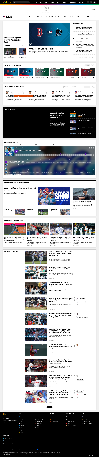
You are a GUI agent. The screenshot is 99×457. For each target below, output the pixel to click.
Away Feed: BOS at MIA (9, 77)
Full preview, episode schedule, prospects (82, 201)
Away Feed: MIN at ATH (40, 77)
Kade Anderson (80, 379)
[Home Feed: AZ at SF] (88, 72)
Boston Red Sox (82, 298)
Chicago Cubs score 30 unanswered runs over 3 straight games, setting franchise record (60, 253)
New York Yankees (83, 317)
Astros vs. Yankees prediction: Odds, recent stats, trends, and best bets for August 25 (60, 315)
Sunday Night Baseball (51, 16)
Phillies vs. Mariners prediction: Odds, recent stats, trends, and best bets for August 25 (83, 239)
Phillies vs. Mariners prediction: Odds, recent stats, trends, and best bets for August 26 (84, 56)
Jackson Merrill (58, 92)
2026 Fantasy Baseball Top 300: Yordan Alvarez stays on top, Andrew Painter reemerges (60, 361)
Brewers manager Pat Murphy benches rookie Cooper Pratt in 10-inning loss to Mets (84, 33)
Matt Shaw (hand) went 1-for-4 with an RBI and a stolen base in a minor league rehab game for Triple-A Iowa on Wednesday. (84, 96)
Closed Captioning (12, 449)
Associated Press (79, 35)
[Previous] (23, 45)
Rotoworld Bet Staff (79, 30)
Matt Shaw (80, 92)
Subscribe (5, 422)
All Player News (87, 86)
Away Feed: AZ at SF (70, 77)
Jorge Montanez (51, 340)
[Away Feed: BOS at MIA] (11, 72)
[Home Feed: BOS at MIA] (26, 72)
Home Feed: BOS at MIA (24, 77)
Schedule (89, 16)
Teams (30, 16)
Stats (78, 16)
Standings (72, 16)
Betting (65, 16)
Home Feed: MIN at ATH (55, 77)
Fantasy (60, 16)
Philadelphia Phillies (83, 394)
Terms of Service (51, 449)
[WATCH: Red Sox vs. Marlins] (49, 34)
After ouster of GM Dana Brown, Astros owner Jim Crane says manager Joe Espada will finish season (85, 45)
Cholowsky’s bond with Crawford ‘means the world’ (54, 210)
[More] (88, 2)
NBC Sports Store (20, 449)
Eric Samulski (51, 386)
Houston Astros (82, 314)
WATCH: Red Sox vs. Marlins (42, 48)
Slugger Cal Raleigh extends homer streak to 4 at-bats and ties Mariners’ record (60, 268)
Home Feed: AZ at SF (85, 77)
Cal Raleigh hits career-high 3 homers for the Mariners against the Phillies (60, 284)
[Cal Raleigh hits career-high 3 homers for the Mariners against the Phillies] (36, 288)
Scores (83, 16)
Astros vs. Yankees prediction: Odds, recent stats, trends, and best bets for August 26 (84, 51)
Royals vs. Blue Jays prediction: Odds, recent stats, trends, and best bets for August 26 (84, 28)
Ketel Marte (81, 344)
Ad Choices (29, 449)
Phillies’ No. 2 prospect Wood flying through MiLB (8, 210)
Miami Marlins (82, 302)
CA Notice (46, 449)
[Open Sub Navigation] (37, 2)
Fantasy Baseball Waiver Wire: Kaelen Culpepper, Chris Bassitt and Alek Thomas (37, 239)
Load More (49, 407)
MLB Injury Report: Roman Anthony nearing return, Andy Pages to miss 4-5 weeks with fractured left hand (60, 330)
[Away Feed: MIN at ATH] (42, 72)
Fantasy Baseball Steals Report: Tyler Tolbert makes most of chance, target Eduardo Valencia (14, 239)
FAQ (16, 449)
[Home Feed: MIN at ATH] (57, 72)
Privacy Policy (33, 449)
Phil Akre (74, 208)
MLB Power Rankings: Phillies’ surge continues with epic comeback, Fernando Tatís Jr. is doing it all (60, 392)
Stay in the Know (6, 418)
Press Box (25, 449)
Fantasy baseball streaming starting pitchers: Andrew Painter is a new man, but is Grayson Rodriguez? (60, 377)
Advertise (4, 449)
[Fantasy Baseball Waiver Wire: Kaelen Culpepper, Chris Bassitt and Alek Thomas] (38, 229)
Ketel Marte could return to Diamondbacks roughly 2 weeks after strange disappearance (61, 346)
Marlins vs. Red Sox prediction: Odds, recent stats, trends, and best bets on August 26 (84, 39)
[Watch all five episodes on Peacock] (54, 196)
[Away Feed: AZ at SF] (73, 72)
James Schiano (6, 244)
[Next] (25, 45)
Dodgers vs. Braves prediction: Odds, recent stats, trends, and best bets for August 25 (60, 239)
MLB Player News (39, 16)
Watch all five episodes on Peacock (20, 188)
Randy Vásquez (12, 92)
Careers (7, 449)
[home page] (7, 2)
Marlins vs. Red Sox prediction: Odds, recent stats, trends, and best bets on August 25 (61, 299)
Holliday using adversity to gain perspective (30, 210)
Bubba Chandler (35, 92)
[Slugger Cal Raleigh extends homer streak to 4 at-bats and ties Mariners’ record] (36, 272)
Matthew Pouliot (29, 245)
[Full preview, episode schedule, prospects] (84, 194)
